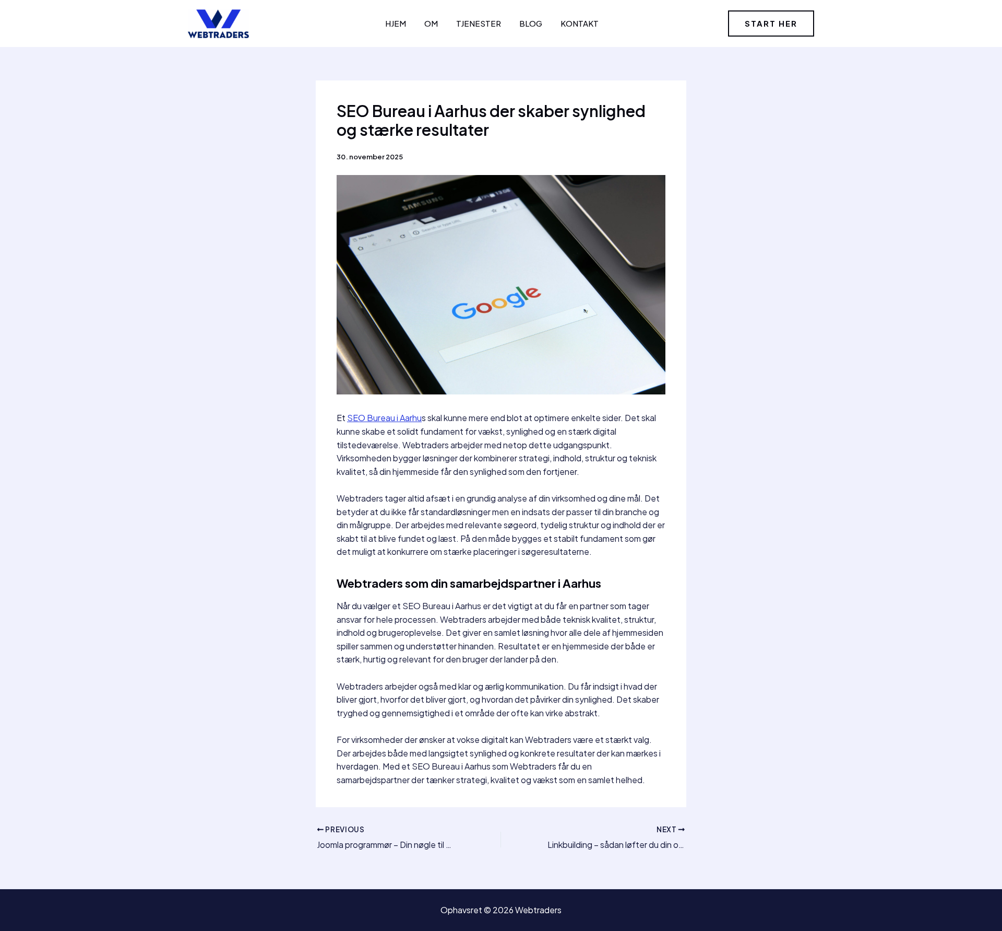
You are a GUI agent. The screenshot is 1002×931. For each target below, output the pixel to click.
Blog (530, 23)
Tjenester (478, 23)
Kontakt (579, 23)
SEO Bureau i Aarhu (384, 417)
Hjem (395, 23)
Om (431, 23)
